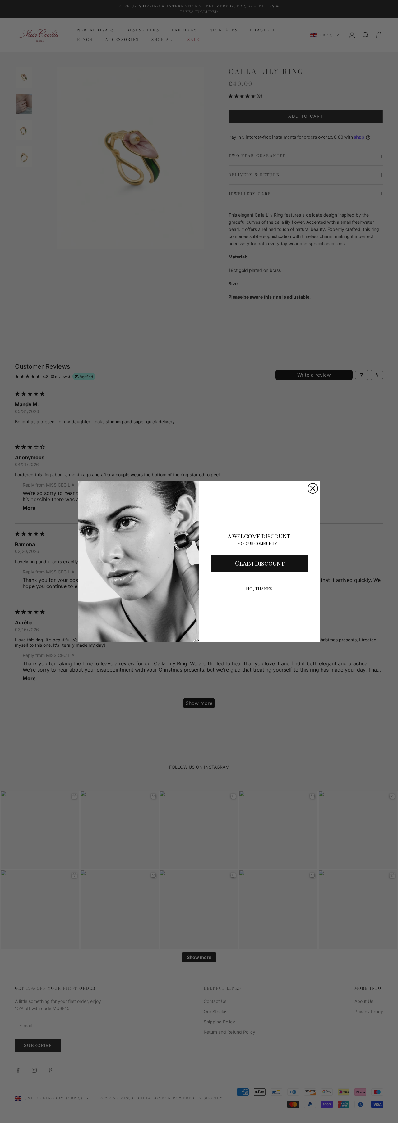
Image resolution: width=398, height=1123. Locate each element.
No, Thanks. (259, 588)
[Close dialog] (313, 488)
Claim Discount (260, 563)
